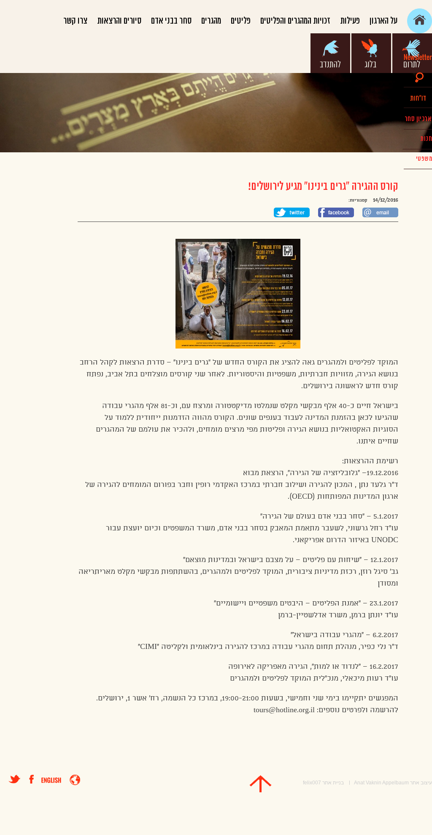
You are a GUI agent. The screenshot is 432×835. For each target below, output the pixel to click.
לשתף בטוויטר (292, 212)
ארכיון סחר (418, 119)
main (419, 20)
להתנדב (330, 53)
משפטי (424, 158)
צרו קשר (75, 21)
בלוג (371, 53)
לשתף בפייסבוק (336, 212)
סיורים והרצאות (119, 21)
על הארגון (383, 21)
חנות (426, 139)
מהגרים (211, 21)
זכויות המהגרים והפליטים (295, 21)
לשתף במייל (380, 212)
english (51, 780)
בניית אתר (333, 783)
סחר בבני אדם (171, 21)
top (260, 784)
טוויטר (14, 779)
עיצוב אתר (421, 783)
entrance (75, 780)
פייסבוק (35, 779)
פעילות (350, 21)
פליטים (241, 21)
